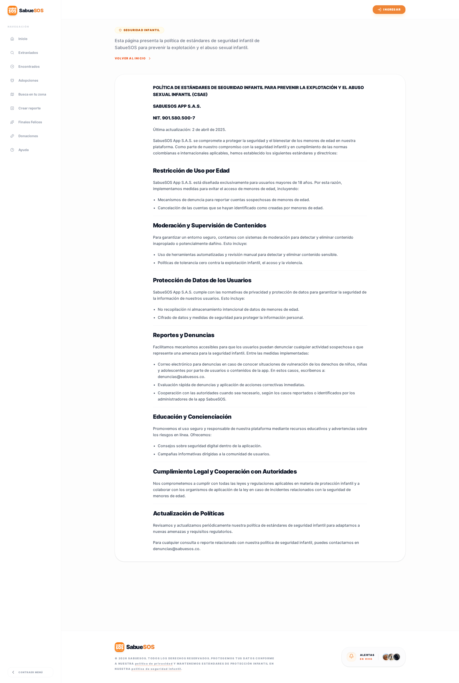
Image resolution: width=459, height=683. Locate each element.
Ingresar (392, 9)
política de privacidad (154, 663)
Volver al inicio (130, 58)
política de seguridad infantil (156, 669)
